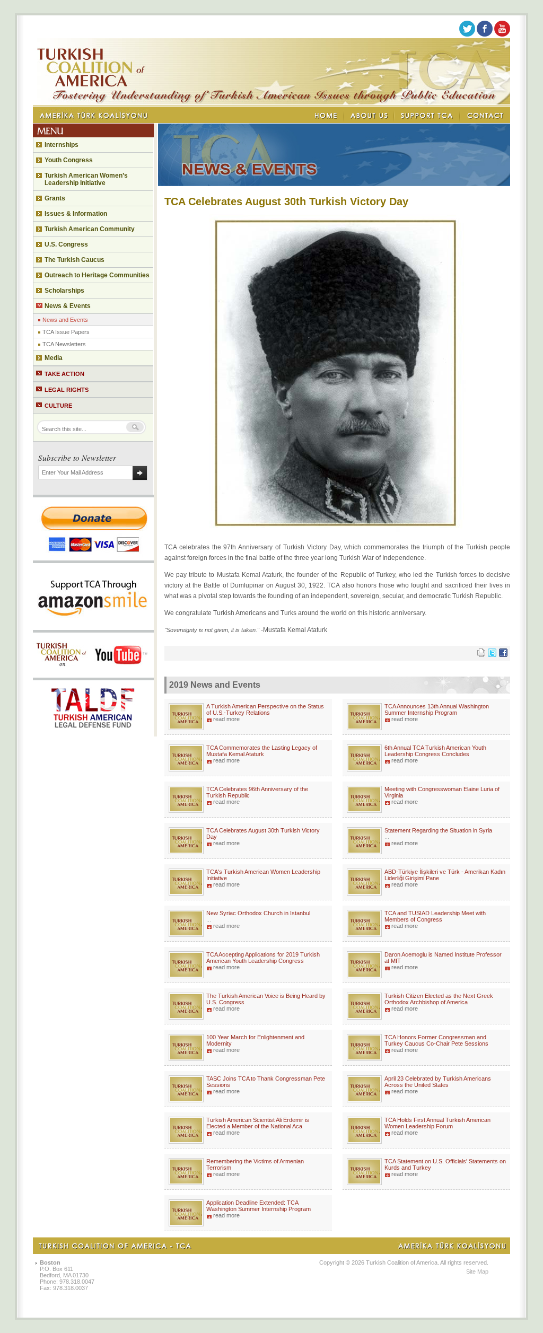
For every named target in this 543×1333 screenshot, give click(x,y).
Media (54, 358)
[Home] (326, 115)
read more (226, 719)
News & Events (68, 306)
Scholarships (64, 290)
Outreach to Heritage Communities (97, 275)
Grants (55, 198)
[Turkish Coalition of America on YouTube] (502, 34)
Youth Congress (69, 160)
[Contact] (485, 115)
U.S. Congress (66, 244)
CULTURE (58, 405)
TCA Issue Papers (66, 332)
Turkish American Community (90, 229)
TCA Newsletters (64, 344)
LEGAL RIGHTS (67, 390)
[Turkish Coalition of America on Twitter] (467, 34)
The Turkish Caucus (74, 260)
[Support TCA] (427, 115)
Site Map (477, 1271)
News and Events (65, 320)
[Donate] (93, 557)
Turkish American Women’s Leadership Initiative (86, 179)
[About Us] (369, 115)
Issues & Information (76, 213)
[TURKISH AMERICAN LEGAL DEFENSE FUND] (93, 733)
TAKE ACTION (64, 374)
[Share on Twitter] (492, 655)
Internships (61, 144)
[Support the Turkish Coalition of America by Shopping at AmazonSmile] (93, 627)
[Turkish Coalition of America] (271, 102)
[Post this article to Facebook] (503, 655)
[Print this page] (481, 655)
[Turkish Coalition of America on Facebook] (485, 34)
